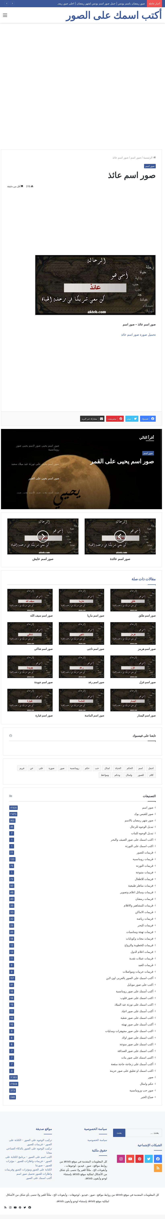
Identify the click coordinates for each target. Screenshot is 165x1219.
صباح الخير (147, 1097)
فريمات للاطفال (144, 879)
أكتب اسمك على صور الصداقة (135, 1050)
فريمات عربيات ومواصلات (138, 971)
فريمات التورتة (144, 865)
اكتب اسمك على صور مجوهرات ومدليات (129, 1031)
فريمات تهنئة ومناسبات (139, 932)
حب (97, 768)
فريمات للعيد (145, 965)
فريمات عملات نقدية (141, 958)
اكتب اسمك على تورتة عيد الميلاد (133, 1004)
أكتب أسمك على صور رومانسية (134, 991)
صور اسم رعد (96, 682)
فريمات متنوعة (144, 872)
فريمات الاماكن (144, 912)
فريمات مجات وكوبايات (139, 938)
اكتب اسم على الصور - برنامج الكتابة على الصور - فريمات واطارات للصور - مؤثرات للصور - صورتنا (28, 1161)
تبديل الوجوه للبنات (142, 833)
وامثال (129, 774)
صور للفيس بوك (143, 814)
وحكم (117, 774)
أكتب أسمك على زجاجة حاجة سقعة (132, 1064)
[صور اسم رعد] (81, 666)
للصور (141, 774)
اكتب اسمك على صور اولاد (137, 1037)
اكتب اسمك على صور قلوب (136, 998)
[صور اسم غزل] (133, 666)
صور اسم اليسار (146, 715)
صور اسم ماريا (95, 615)
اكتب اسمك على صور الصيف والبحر (132, 839)
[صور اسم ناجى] (81, 633)
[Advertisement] (82, 55)
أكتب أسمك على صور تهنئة (137, 1024)
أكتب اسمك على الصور (39, 1177)
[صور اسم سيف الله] (30, 600)
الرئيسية (148, 157)
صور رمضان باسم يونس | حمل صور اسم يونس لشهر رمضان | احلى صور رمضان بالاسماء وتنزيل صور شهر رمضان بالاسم (77, 3)
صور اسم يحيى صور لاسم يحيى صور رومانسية (115, 464)
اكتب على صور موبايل (140, 984)
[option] (81, 469)
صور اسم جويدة (43, 682)
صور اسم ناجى (95, 648)
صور (62, 768)
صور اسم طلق (147, 615)
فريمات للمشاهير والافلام (138, 905)
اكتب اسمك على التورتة (139, 846)
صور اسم (136, 157)
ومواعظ (105, 774)
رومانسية (74, 768)
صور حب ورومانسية (141, 1090)
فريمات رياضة (145, 918)
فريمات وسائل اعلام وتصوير (136, 892)
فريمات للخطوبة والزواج (139, 945)
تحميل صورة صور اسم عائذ (138, 334)
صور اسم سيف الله (41, 615)
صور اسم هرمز (147, 648)
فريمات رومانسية (143, 859)
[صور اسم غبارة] (30, 700)
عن (31, 768)
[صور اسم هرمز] (133, 633)
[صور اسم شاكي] (30, 633)
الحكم (130, 768)
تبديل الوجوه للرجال (141, 826)
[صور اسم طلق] (133, 600)
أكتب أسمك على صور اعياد (137, 1011)
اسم (140, 768)
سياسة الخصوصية (97, 1140)
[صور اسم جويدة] (30, 666)
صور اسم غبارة (44, 715)
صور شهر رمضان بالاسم (139, 820)
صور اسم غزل (147, 682)
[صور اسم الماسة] (81, 700)
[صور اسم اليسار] (133, 700)
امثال (107, 768)
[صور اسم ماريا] (81, 600)
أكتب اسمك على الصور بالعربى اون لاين (129, 978)
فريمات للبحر (145, 925)
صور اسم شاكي (43, 648)
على (41, 768)
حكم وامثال (146, 1083)
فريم (22, 768)
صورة (51, 768)
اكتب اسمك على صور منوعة (136, 1044)
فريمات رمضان (144, 898)
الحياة (118, 768)
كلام (152, 774)
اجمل (151, 768)
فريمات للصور (145, 852)
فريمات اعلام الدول (142, 951)
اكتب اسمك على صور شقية (137, 1017)
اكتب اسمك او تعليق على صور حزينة (131, 1070)
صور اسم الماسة (94, 715)
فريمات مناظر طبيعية (140, 885)
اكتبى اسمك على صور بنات (137, 1057)
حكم (87, 768)
